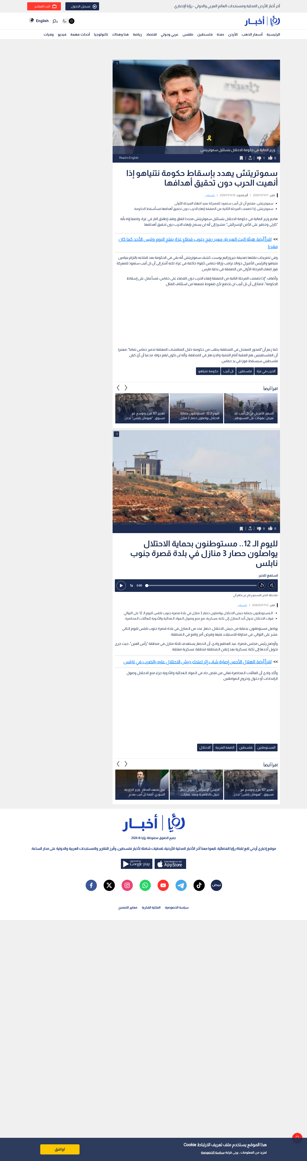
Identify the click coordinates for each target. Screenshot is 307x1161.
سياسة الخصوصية (213, 1152)
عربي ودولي (169, 34)
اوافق (60, 1149)
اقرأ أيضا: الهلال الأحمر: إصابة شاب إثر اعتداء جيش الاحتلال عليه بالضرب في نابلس (197, 661)
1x (131, 585)
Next (118, 387)
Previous (126, 387)
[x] (109, 885)
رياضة (137, 34)
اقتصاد (151, 34)
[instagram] (127, 885)
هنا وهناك (120, 34)
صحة (220, 34)
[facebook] (91, 885)
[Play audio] (121, 585)
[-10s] (262, 585)
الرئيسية (273, 34)
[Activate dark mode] (68, 21)
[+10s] (272, 585)
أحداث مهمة (80, 34)
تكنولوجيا (101, 34)
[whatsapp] (145, 885)
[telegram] (181, 885)
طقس (187, 34)
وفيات (49, 34)
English (42, 21)
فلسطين (205, 34)
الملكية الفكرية (151, 907)
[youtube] (163, 885)
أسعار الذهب (252, 34)
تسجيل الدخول (80, 6)
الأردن (233, 34)
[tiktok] (199, 885)
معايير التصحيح (127, 907)
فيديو (62, 34)
